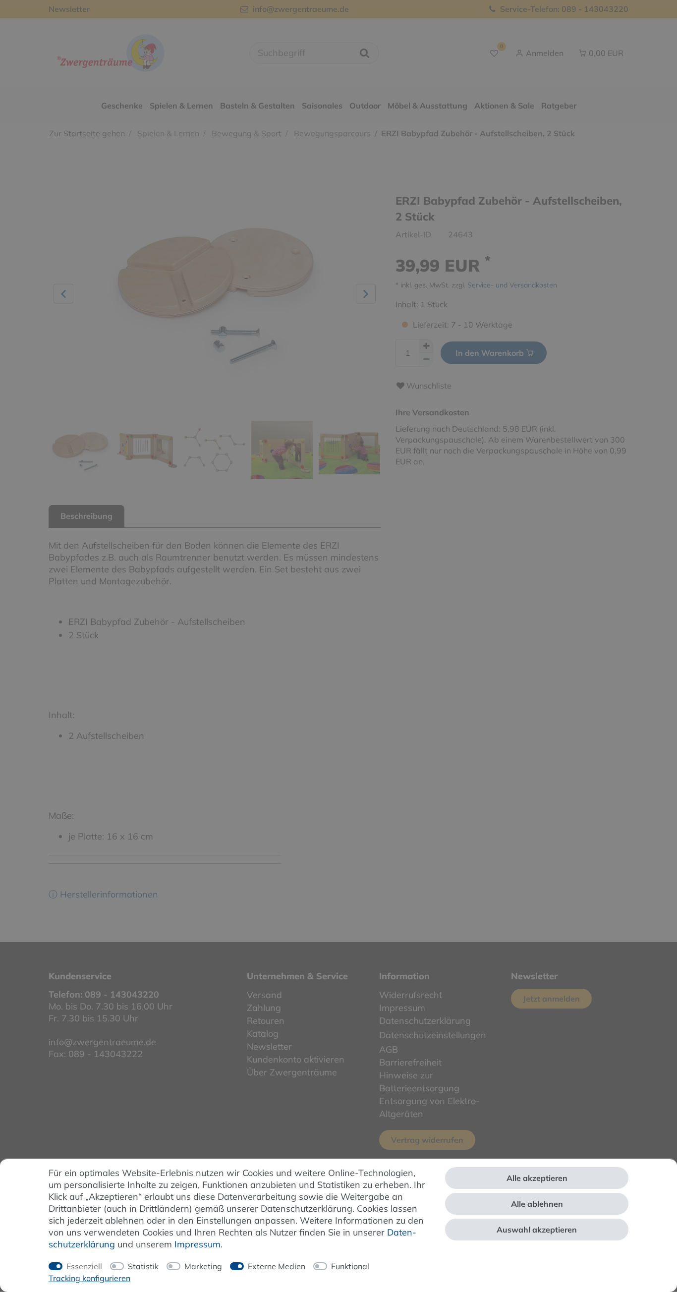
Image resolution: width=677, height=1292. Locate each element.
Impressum (197, 1244)
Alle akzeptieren (537, 1178)
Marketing (203, 1266)
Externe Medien (276, 1266)
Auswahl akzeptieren (537, 1230)
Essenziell (84, 1266)
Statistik (143, 1266)
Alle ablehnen (537, 1204)
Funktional (350, 1266)
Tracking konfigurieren (89, 1278)
